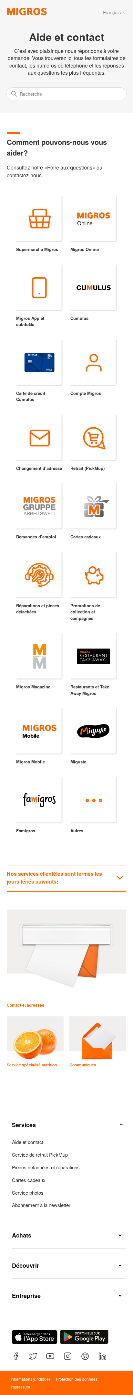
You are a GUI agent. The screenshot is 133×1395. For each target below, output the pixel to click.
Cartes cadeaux (29, 1180)
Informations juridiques (31, 1379)
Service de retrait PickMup (40, 1155)
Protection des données (76, 1379)
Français (112, 12)
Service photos (28, 1193)
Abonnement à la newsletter (41, 1205)
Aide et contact (27, 1142)
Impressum (20, 1386)
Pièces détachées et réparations (46, 1167)
